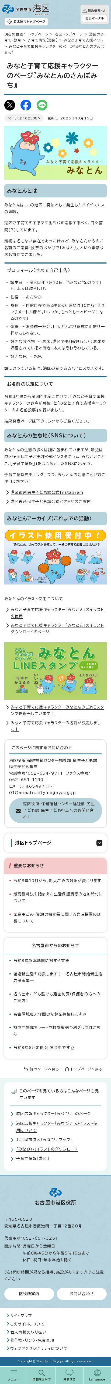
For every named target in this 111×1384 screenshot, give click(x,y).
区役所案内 (29, 1294)
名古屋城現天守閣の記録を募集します (47, 1014)
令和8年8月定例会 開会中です (41, 1048)
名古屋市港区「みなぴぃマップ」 (44, 1140)
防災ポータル (94, 18)
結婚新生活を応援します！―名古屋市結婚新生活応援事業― (57, 977)
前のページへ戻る (44, 1069)
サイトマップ (21, 1316)
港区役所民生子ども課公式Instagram (47, 492)
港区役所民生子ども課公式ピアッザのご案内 (51, 501)
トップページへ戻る (86, 1069)
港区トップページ (69, 34)
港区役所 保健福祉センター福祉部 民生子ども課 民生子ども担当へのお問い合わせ (59, 810)
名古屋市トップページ (29, 21)
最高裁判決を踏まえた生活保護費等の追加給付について (58, 897)
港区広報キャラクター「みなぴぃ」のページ (53, 1114)
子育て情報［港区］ (42, 40)
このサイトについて (27, 1324)
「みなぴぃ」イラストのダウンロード (47, 1149)
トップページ (38, 34)
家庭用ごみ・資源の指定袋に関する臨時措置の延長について (57, 917)
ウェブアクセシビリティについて (39, 1348)
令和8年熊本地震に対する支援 (41, 961)
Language (97, 1379)
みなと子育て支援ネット (83, 40)
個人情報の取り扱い (28, 1332)
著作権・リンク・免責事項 (32, 1340)
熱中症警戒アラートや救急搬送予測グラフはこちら (56, 1031)
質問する (69, 1379)
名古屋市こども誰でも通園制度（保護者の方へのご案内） (56, 997)
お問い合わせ (82, 1294)
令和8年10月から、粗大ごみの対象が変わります (57, 881)
